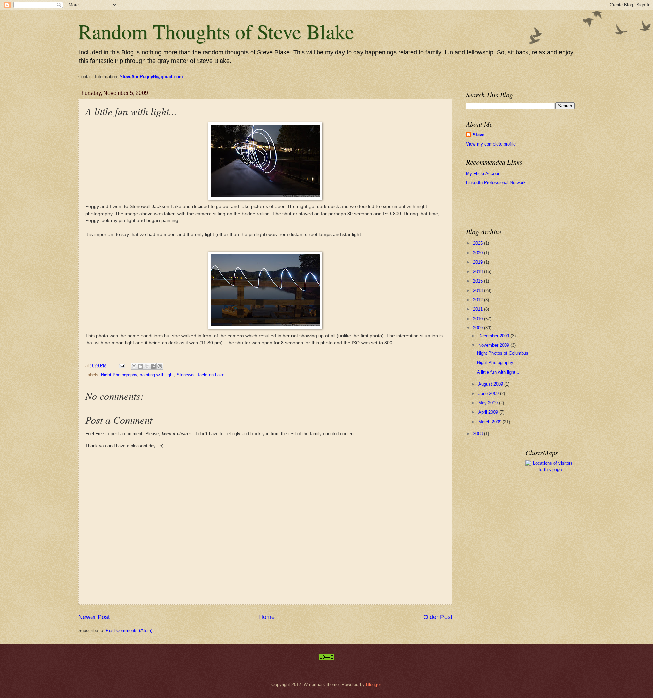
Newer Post (94, 617)
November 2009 (494, 345)
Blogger (373, 684)
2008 (478, 433)
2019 (478, 262)
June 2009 (489, 393)
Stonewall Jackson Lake (200, 374)
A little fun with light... (498, 372)
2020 (478, 252)
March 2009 (490, 421)
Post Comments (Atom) (129, 630)
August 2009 (491, 384)
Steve (478, 134)
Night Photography (119, 374)
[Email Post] (122, 365)
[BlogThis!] (140, 366)
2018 (478, 271)
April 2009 (488, 412)
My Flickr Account (484, 173)
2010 (478, 318)
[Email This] (134, 366)
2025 (478, 243)
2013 (478, 290)
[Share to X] (147, 366)
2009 (478, 327)
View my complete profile (491, 144)
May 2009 (488, 402)
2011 (478, 309)
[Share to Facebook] (153, 366)
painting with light (157, 374)
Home (266, 617)
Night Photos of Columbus (503, 353)
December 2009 (494, 335)
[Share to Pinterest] (159, 366)
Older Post (437, 617)
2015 (478, 281)
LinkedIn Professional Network (496, 182)
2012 (478, 299)
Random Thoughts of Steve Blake (216, 31)
